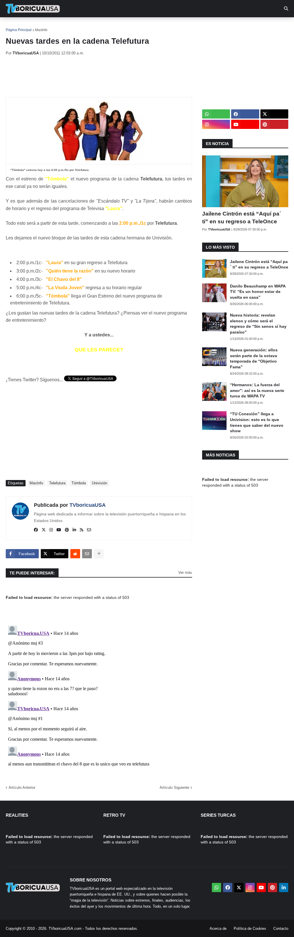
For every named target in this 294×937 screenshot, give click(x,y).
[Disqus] (99, 695)
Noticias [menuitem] (40, 26)
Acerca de (218, 928)
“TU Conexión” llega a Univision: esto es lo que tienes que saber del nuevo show (256, 422)
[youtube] (59, 530)
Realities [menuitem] (97, 26)
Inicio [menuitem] (16, 26)
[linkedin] (74, 530)
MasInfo (41, 30)
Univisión (99, 483)
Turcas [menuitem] (125, 26)
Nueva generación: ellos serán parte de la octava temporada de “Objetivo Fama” (254, 358)
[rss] (81, 530)
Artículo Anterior (22, 787)
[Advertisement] (110, 76)
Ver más (185, 572)
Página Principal (19, 30)
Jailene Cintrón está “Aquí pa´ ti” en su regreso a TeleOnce (241, 217)
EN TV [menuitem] (69, 26)
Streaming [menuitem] (154, 26)
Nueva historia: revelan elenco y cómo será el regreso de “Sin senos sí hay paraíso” (258, 323)
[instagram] (51, 530)
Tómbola (78, 483)
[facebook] (36, 530)
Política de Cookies (250, 928)
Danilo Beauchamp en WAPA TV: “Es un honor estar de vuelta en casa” (257, 292)
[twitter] (44, 530)
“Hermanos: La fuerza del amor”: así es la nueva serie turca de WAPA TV (257, 390)
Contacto (280, 928)
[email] (89, 530)
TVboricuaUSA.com (65, 928)
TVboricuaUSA (87, 505)
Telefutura (57, 483)
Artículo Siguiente (174, 787)
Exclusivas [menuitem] (187, 26)
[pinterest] (67, 530)
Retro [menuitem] (215, 26)
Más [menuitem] (235, 26)
